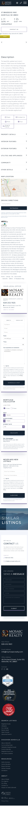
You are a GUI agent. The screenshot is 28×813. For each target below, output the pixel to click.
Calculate (14, 433)
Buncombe (18, 276)
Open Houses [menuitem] (5, 732)
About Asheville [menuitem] (5, 743)
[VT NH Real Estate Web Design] (14, 794)
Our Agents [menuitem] (4, 781)
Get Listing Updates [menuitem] (7, 753)
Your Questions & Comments (11, 347)
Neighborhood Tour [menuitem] (7, 751)
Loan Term (6, 405)
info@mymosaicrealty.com (12, 561)
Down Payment (7, 418)
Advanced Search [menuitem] (6, 734)
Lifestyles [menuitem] (4, 726)
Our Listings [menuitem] (4, 728)
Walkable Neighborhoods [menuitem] (8, 747)
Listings (8, 276)
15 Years (14, 408)
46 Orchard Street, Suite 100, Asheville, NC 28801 (13, 660)
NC (12, 276)
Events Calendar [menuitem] (6, 749)
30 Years (7, 408)
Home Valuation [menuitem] (6, 764)
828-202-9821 (6, 644)
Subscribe (14, 495)
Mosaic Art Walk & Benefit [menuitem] (8, 787)
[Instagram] (4, 669)
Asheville (5, 278)
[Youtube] (7, 669)
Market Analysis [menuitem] (5, 768)
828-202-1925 (9, 303)
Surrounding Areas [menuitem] (6, 745)
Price (4, 412)
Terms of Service (10, 388)
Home (3, 276)
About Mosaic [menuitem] (5, 779)
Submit (14, 608)
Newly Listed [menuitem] (5, 730)
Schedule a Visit (19, 320)
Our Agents (11, 309)
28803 (11, 278)
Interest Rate (7, 424)
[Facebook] (2, 669)
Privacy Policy (4, 801)
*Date (4, 335)
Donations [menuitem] (4, 770)
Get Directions (14, 208)
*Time (4, 342)
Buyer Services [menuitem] (5, 766)
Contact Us (14, 29)
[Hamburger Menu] (25, 3)
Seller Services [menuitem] (5, 762)
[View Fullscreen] (3, 186)
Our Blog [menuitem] (4, 783)
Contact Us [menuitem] (4, 785)
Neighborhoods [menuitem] (5, 724)
